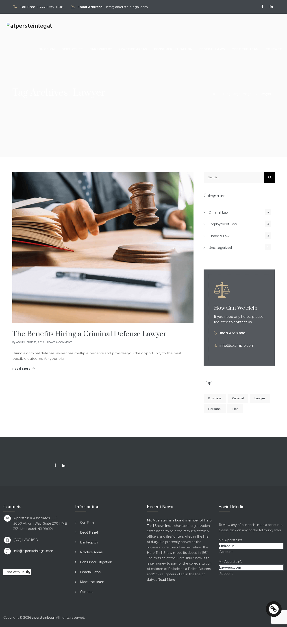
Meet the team (245, 49)
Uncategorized (220, 248)
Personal (214, 409)
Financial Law (219, 236)
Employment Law (223, 224)
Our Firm (46, 49)
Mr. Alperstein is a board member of (175, 520)
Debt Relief (72, 49)
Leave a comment (59, 342)
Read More (21, 368)
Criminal (238, 398)
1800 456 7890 (233, 333)
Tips (235, 409)
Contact (273, 49)
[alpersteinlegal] (29, 25)
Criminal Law (218, 212)
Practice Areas (132, 49)
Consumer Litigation (173, 49)
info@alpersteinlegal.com (33, 551)
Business (215, 398)
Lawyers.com (230, 567)
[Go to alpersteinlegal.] (213, 94)
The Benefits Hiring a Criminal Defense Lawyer (89, 334)
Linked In (227, 546)
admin (20, 342)
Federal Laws (212, 49)
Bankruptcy (100, 49)
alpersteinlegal (43, 618)
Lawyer (259, 398)
